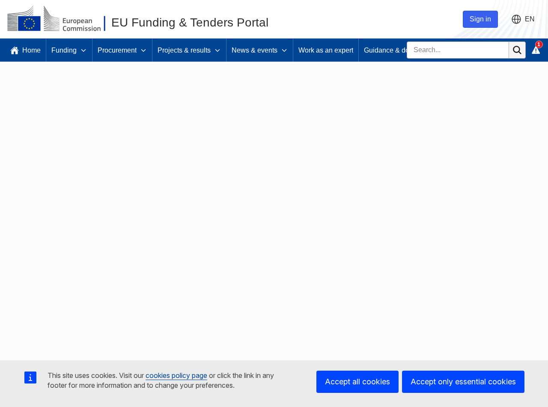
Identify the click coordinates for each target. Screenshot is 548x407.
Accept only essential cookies (463, 381)
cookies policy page (176, 375)
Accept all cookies (357, 381)
